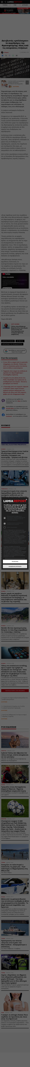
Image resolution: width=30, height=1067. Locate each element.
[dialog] (15, 533)
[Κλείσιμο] (26, 499)
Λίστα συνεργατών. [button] (8, 544)
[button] (15, 527)
